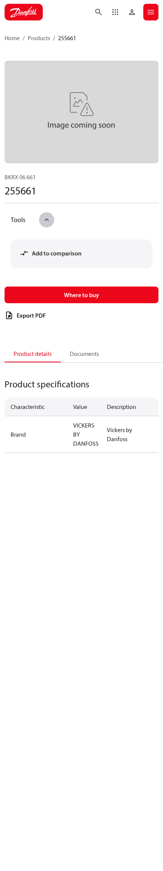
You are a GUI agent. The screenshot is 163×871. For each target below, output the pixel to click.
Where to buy (81, 295)
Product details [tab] (33, 353)
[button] (115, 12)
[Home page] (24, 12)
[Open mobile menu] (150, 12)
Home (12, 38)
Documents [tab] (84, 353)
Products (39, 38)
